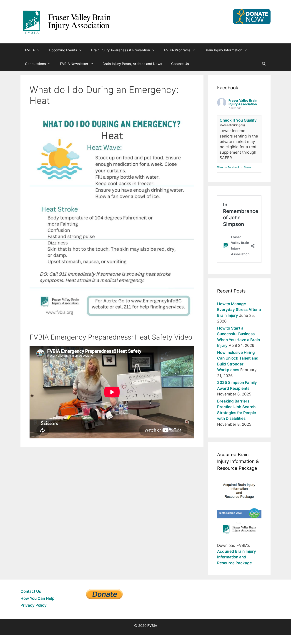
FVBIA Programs (177, 50)
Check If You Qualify (238, 120)
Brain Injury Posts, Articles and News (132, 64)
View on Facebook (228, 167)
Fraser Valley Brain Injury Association (242, 102)
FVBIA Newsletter (74, 64)
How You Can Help (37, 598)
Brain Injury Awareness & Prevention (120, 50)
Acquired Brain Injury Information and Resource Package (236, 557)
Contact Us (180, 64)
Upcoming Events (63, 50)
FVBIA (30, 50)
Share (247, 167)
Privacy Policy (33, 605)
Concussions (35, 64)
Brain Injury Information (223, 50)
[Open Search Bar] (264, 64)
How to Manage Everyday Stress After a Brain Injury (239, 310)
